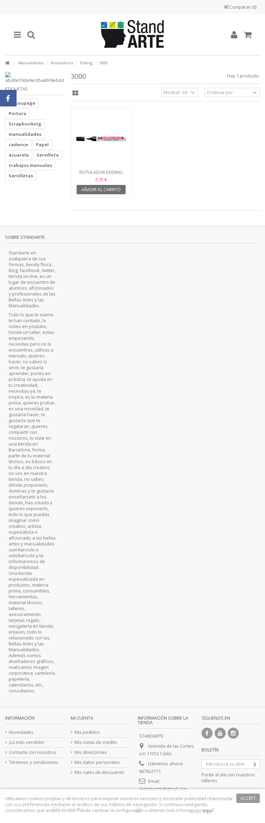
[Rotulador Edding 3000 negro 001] (101, 139)
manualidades (25, 134)
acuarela (19, 155)
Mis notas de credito (96, 742)
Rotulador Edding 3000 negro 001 (100, 175)
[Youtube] (220, 733)
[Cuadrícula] (75, 93)
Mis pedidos (87, 732)
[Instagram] (233, 733)
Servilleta (48, 155)
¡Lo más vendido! (26, 742)
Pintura (17, 113)
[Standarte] (132, 34)
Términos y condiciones (33, 762)
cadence (18, 144)
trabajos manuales (30, 165)
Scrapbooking (25, 124)
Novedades (21, 732)
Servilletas (21, 175)
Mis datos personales (97, 762)
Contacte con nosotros (32, 752)
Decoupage (22, 103)
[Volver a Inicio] (7, 63)
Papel (42, 144)
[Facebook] (207, 733)
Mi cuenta (82, 718)
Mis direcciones (91, 752)
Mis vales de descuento (99, 772)
